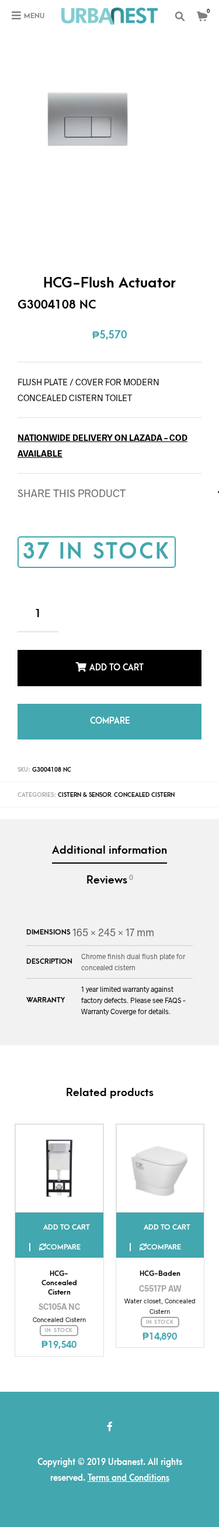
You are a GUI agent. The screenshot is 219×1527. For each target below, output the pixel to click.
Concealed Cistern (144, 782)
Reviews (109, 867)
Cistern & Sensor (84, 782)
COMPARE (110, 712)
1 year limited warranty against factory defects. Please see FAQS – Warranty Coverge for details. (133, 987)
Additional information (109, 837)
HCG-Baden (160, 1260)
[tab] (109, 839)
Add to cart (116, 665)
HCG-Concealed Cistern (59, 1269)
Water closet (142, 1288)
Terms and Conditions (128, 1465)
